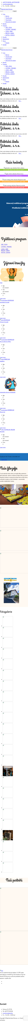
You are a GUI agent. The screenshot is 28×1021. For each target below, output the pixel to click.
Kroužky (5, 37)
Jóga (1, 282)
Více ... (20, 101)
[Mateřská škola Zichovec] (6, 9)
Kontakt (4, 44)
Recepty (7, 43)
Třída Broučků (8, 18)
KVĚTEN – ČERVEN (9, 35)
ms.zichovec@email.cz (8, 4)
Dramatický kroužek (4, 302)
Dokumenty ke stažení (10, 22)
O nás (4, 14)
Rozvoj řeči (2, 412)
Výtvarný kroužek (4, 322)
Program (5, 25)
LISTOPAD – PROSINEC (10, 29)
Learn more (4, 459)
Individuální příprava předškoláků (7, 392)
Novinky (4, 23)
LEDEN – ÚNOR (8, 31)
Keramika (2, 431)
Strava (4, 41)
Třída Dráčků (8, 20)
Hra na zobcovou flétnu (5, 341)
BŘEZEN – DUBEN (9, 33)
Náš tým (7, 16)
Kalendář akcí (6, 39)
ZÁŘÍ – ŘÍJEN (8, 27)
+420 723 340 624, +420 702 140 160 (11, 2)
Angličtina (2, 361)
